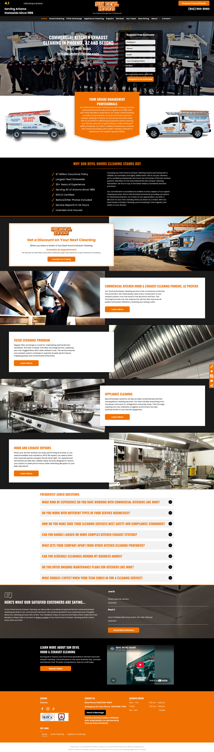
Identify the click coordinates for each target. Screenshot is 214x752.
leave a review (42, 617)
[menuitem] (44, 19)
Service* (129, 66)
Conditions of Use (104, 747)
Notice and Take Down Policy (118, 747)
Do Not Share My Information (89, 747)
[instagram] (48, 709)
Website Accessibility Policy (136, 747)
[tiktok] (53, 709)
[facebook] (42, 709)
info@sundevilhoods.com (78, 54)
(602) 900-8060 (199, 9)
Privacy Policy (74, 747)
